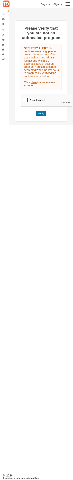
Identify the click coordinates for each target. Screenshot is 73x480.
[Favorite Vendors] (4, 49)
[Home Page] (7, 4)
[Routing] (4, 59)
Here (34, 82)
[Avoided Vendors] (4, 54)
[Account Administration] (4, 14)
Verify (41, 113)
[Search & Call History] (4, 30)
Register (46, 4)
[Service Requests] (4, 35)
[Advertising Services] (4, 19)
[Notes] (4, 44)
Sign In (57, 4)
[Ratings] (4, 39)
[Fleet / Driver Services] (4, 24)
